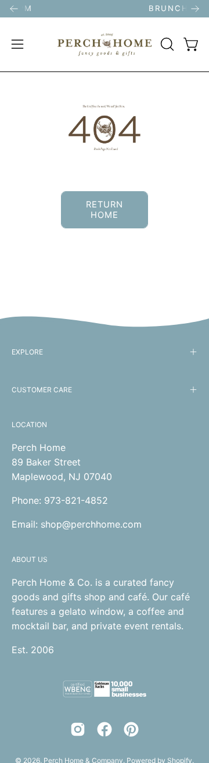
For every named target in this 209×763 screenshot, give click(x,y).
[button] (166, 44)
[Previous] (14, 8)
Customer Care (42, 389)
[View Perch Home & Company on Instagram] (78, 729)
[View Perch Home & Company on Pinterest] (131, 729)
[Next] (195, 8)
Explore (27, 352)
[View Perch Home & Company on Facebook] (104, 729)
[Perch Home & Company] (104, 44)
